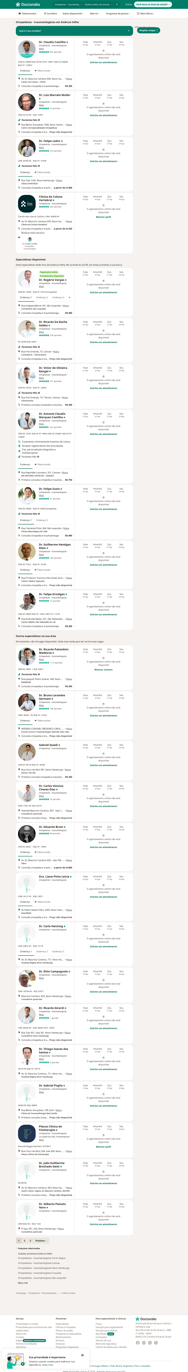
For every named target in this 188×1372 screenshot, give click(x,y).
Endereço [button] (25, 70)
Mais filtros (146, 13)
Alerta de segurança (106, 1343)
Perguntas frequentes (67, 1347)
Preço (99, 1323)
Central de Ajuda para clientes (111, 1347)
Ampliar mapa (147, 30)
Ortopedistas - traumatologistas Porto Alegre (41, 1258)
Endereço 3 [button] (58, 297)
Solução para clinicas (106, 1330)
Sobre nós (21, 1333)
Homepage (21, 1293)
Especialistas (62, 1323)
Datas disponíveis (72, 13)
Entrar (129, 4)
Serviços (60, 1340)
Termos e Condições (26, 1343)
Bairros (94, 13)
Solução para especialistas (109, 1327)
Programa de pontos (117, 13)
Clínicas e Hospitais (66, 1327)
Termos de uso (103, 1340)
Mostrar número (103, 669)
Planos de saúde (64, 1330)
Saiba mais (47, 1364)
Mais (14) (23, 1282)
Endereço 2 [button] (42, 297)
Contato (20, 1337)
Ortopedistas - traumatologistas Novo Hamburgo (44, 1268)
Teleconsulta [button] (43, 70)
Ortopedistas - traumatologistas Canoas (39, 1263)
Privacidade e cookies (27, 1323)
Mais (41, 48)
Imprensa (21, 1347)
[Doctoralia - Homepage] (33, 4)
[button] (129, 31)
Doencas (60, 1343)
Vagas (30, 1340)
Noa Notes (104, 1333)
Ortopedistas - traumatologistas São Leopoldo (42, 1277)
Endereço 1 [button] (26, 297)
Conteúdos (101, 1337)
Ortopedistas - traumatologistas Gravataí (39, 1272)
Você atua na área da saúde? (152, 4)
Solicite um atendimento (103, 62)
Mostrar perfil (103, 216)
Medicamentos (63, 1337)
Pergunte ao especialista (68, 1333)
